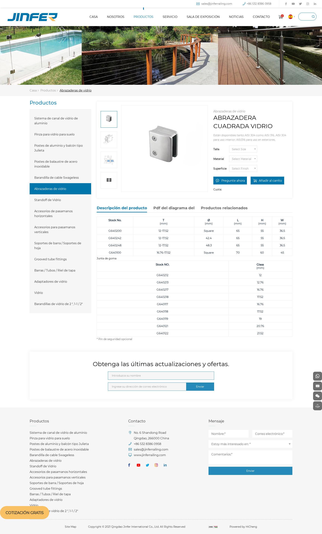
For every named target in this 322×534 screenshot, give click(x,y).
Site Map (70, 526)
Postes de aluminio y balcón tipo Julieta (58, 147)
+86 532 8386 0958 (259, 3)
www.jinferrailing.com (150, 455)
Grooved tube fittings (50, 259)
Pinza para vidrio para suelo (54, 134)
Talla (216, 149)
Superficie (220, 168)
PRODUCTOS (143, 17)
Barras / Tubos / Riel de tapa (54, 270)
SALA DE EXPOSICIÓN (203, 17)
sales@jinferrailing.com (216, 3)
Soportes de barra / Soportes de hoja (57, 245)
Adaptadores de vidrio (50, 281)
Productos (48, 90)
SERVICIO (170, 17)
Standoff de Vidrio (47, 200)
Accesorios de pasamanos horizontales (53, 213)
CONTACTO (261, 17)
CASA (93, 17)
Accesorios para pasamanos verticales (54, 229)
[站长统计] (213, 526)
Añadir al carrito (270, 180)
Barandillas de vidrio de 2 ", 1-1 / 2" (58, 304)
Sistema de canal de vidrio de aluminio (56, 120)
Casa (33, 90)
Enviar (200, 386)
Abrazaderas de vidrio (75, 90)
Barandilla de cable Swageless (56, 177)
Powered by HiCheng (243, 526)
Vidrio (38, 293)
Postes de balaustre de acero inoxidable (55, 163)
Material (218, 159)
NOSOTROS (115, 17)
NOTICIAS (236, 17)
